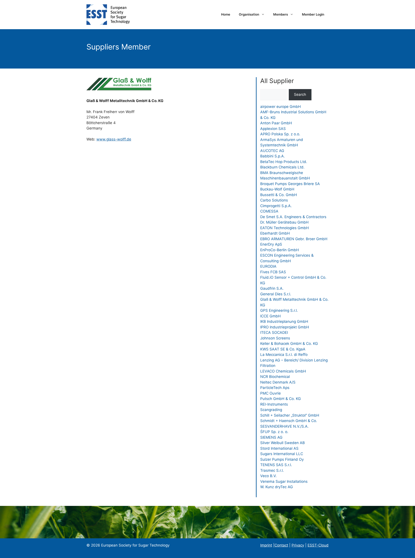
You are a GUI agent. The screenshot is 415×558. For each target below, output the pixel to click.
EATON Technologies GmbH (284, 228)
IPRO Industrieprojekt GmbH (284, 327)
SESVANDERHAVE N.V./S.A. (284, 426)
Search (300, 94)
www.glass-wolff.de (113, 139)
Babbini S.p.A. (272, 156)
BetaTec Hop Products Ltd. (283, 162)
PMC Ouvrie (270, 393)
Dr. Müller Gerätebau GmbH (284, 222)
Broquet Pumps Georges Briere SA (290, 184)
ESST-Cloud (318, 545)
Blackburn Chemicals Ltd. (282, 167)
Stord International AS (279, 448)
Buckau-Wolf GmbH (277, 189)
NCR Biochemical (275, 376)
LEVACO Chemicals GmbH (283, 371)
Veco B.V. (268, 476)
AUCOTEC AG (272, 151)
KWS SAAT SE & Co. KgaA (282, 349)
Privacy (298, 545)
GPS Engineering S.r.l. (279, 310)
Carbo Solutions (274, 200)
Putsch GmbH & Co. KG (280, 399)
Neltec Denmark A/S (277, 382)
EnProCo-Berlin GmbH (279, 250)
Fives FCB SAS (273, 272)
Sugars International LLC (281, 454)
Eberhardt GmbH (275, 233)
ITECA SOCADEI (274, 332)
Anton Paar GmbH (276, 123)
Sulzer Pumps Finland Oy (282, 459)
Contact (281, 545)
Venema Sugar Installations (284, 481)
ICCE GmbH (270, 316)
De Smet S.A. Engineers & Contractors (293, 217)
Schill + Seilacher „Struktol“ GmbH (289, 415)
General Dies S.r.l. (275, 294)
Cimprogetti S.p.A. (276, 206)
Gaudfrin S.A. (272, 288)
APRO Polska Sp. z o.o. (280, 134)
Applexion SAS (273, 128)
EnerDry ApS (271, 244)
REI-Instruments (274, 404)
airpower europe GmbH (280, 106)
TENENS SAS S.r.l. (276, 465)
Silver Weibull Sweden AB (282, 443)
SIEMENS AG (271, 437)
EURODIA (268, 266)
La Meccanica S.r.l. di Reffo (284, 354)
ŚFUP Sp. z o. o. (274, 432)
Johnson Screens (275, 338)
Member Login (313, 14)
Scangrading (271, 410)
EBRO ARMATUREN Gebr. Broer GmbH (293, 239)
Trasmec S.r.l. (272, 470)
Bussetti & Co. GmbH (278, 195)
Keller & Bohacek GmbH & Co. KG (289, 343)
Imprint (266, 545)
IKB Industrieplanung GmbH (284, 321)
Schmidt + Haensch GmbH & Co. (288, 421)
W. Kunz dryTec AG (276, 487)
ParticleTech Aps (274, 387)
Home (225, 14)
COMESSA (269, 211)
